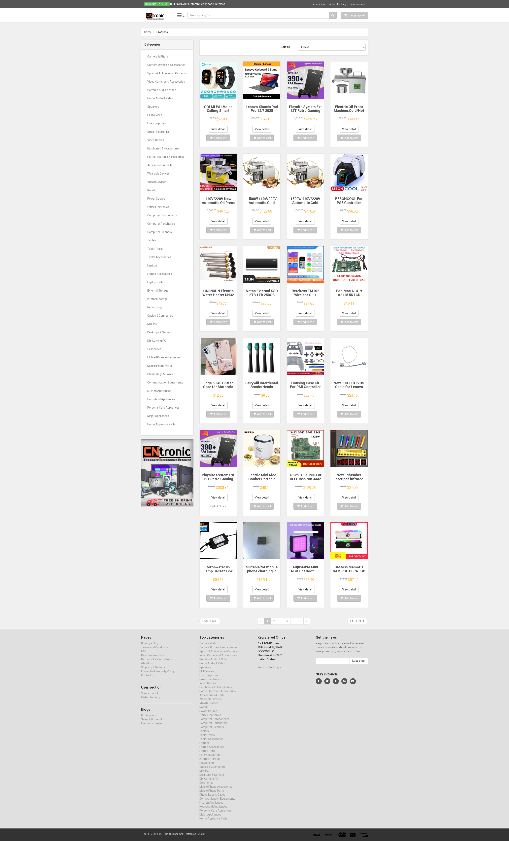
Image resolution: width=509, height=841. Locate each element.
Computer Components (162, 215)
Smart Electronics (158, 131)
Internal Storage (157, 298)
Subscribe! (358, 660)
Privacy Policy (149, 643)
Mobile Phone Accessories (163, 357)
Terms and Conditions (155, 647)
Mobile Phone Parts (159, 365)
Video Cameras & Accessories (166, 81)
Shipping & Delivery (153, 667)
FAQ (143, 651)
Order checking (337, 4)
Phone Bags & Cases (160, 374)
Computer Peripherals (161, 223)
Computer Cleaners (159, 232)
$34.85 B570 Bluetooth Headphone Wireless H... (199, 4)
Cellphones (154, 349)
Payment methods (153, 655)
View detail (218, 129)
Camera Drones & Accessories (166, 64)
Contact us (319, 4)
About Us (147, 663)
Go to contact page (269, 667)
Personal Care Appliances (163, 407)
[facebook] (319, 681)
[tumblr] (336, 681)
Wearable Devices (158, 173)
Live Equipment (157, 123)
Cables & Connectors (160, 315)
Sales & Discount (151, 719)
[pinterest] (344, 681)
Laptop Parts (155, 282)
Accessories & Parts (159, 165)
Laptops (152, 265)
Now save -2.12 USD (156, 4)
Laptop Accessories (159, 273)
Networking (154, 307)
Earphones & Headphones (163, 148)
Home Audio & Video (160, 98)
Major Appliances (158, 416)
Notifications (149, 715)
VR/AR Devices (156, 181)
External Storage (157, 290)
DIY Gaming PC (156, 340)
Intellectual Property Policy (157, 671)
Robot (151, 190)
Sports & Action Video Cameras (167, 73)
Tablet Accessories (159, 257)
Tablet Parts (155, 248)
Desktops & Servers (159, 332)
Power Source (156, 198)
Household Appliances (161, 399)
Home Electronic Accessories (165, 156)
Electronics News (151, 723)
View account (357, 4)
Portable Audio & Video (161, 90)
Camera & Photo (157, 56)
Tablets (152, 240)
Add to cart (220, 138)
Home (148, 32)
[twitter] (327, 681)
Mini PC (152, 324)
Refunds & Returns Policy (157, 659)
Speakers (153, 106)
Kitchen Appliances (159, 390)
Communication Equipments (165, 382)
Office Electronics (158, 207)
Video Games (155, 140)
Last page (357, 621)
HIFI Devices (154, 115)
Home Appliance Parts (161, 424)
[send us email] (353, 681)
